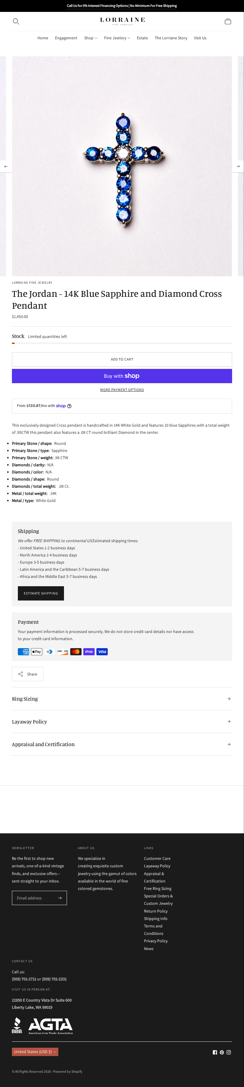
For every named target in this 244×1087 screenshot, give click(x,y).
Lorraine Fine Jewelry (32, 282)
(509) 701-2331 (54, 979)
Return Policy (156, 911)
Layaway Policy (29, 721)
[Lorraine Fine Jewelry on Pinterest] (222, 1053)
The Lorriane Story (171, 37)
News (149, 948)
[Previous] (6, 166)
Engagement (66, 37)
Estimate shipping (41, 593)
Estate (142, 37)
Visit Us (200, 37)
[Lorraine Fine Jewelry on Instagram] (228, 1053)
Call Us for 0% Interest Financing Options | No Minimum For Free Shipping (122, 5)
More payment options (122, 389)
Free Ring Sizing (157, 888)
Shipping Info (156, 918)
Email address (28, 891)
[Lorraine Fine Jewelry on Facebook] (215, 1053)
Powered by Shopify (67, 1071)
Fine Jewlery (115, 37)
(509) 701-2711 (24, 979)
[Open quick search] (16, 21)
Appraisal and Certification (43, 744)
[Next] (238, 166)
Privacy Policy (156, 940)
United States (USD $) (33, 1051)
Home (42, 37)
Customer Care (157, 858)
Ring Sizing (25, 698)
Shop (88, 37)
